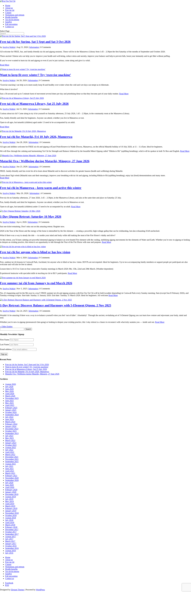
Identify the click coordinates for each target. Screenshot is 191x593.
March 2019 (10, 506)
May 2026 (9, 391)
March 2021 (10, 473)
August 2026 (10, 384)
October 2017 (11, 532)
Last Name (4, 344)
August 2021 (10, 464)
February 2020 (11, 490)
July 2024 (9, 417)
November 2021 (12, 459)
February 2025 (11, 408)
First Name (4, 340)
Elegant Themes (17, 590)
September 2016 (12, 548)
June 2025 (9, 401)
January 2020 (10, 492)
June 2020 (9, 485)
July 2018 (9, 520)
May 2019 (9, 501)
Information (34, 47)
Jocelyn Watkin (9, 47)
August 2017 (10, 536)
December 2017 (11, 529)
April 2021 (9, 471)
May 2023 (9, 438)
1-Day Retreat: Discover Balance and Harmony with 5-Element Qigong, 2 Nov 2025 (55, 305)
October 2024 (11, 412)
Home (7, 5)
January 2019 (10, 511)
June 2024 (9, 419)
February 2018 (11, 527)
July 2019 (9, 499)
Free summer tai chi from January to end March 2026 (36, 283)
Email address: (6, 349)
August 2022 (10, 447)
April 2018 (9, 522)
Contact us (9, 27)
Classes (8, 12)
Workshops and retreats (14, 15)
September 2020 (12, 480)
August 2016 (10, 551)
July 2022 (9, 450)
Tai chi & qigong (12, 19)
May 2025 (9, 403)
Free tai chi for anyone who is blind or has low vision (35, 252)
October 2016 (11, 546)
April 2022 (9, 452)
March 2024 (10, 422)
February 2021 (11, 476)
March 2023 (10, 440)
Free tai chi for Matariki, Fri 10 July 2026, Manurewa (36, 136)
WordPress (40, 590)
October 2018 (11, 515)
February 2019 (11, 508)
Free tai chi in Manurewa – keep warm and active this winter (40, 187)
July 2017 (9, 539)
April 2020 (9, 487)
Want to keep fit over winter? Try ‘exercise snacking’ (35, 75)
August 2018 (10, 518)
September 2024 (12, 415)
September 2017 (12, 534)
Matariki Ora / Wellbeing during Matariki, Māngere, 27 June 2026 (44, 161)
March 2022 (10, 454)
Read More (4, 65)
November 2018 (12, 513)
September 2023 (12, 433)
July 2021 (9, 466)
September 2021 (12, 461)
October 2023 (11, 431)
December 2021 (11, 457)
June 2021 (9, 468)
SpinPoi (8, 22)
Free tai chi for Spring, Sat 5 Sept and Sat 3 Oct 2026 (35, 41)
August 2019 (10, 497)
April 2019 (9, 504)
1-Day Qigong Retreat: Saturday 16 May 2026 (30, 216)
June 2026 (9, 389)
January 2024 (10, 426)
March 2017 (10, 541)
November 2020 (12, 478)
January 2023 (10, 443)
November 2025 (12, 398)
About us (9, 8)
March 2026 (10, 396)
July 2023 (9, 436)
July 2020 (9, 483)
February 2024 (11, 424)
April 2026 (9, 393)
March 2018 (10, 525)
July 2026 (9, 386)
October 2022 (11, 445)
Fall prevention (11, 24)
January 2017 (10, 543)
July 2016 (9, 553)
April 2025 (9, 405)
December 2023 (11, 429)
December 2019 (11, 494)
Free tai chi (9, 10)
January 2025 (10, 410)
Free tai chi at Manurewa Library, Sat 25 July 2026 (34, 103)
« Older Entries (6, 326)
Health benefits (11, 17)
